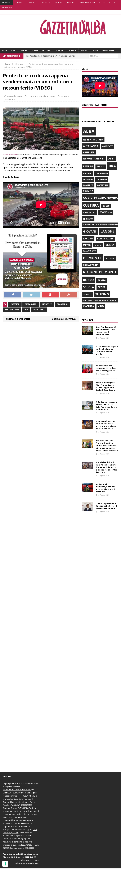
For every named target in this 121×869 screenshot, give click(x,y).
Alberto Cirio (93, 139)
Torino (87, 294)
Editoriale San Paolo (12, 814)
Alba (4, 50)
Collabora (19, 2)
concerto (88, 185)
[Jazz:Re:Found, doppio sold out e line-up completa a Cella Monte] (87, 352)
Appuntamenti (93, 158)
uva (26, 310)
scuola (88, 287)
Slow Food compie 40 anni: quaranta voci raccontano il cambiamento (106, 331)
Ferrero (88, 218)
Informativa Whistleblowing (27, 863)
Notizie (46, 50)
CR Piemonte (7, 8)
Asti (111, 158)
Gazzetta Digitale (107, 2)
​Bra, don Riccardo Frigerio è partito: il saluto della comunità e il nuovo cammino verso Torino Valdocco (107, 445)
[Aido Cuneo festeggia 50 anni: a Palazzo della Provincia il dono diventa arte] (87, 407)
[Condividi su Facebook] (12, 295)
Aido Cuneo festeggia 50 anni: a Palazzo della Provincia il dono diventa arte (106, 406)
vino (101, 306)
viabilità (88, 306)
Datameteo (89, 212)
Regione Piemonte (100, 271)
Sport (84, 50)
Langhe (23, 50)
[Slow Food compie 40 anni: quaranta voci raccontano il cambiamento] (87, 333)
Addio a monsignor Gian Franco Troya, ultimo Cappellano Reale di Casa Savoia (105, 386)
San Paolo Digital (23, 829)
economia (105, 212)
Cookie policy (25, 860)
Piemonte (92, 257)
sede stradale (12, 310)
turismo (102, 294)
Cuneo (106, 206)
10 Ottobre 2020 (14, 96)
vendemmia (39, 310)
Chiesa (94, 50)
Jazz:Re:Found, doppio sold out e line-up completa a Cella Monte (107, 350)
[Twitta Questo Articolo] (31, 295)
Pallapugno (89, 251)
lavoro (88, 238)
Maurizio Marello (105, 239)
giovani (89, 231)
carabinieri (101, 173)
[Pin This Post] (50, 295)
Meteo (87, 244)
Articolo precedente (18, 319)
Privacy (36, 860)
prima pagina (90, 264)
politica (110, 258)
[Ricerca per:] (103, 55)
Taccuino (71, 2)
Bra (13, 50)
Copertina (102, 185)
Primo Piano (43, 96)
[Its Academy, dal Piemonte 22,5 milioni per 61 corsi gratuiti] (87, 371)
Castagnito (30, 304)
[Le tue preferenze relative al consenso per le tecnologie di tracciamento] (5, 864)
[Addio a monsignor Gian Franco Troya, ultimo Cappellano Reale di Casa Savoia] (87, 388)
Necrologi (46, 2)
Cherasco (88, 179)
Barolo (100, 166)
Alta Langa (90, 146)
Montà (98, 245)
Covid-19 (88, 191)
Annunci (59, 2)
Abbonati (33, 2)
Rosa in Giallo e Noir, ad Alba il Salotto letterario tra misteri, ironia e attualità (106, 425)
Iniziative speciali (87, 2)
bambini (88, 166)
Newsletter (108, 50)
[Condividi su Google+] (68, 295)
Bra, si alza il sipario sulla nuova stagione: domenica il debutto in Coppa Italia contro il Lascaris (106, 467)
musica (110, 244)
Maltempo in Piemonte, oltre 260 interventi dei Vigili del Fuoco (105, 488)
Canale (87, 173)
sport (101, 287)
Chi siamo (6, 2)
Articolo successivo (64, 319)
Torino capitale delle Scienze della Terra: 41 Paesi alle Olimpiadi (107, 506)
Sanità (102, 280)
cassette (14, 304)
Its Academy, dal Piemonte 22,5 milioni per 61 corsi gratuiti (106, 368)
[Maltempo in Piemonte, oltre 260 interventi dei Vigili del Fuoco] (87, 490)
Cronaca (71, 50)
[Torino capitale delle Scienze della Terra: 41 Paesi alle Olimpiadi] (87, 509)
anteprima (88, 152)
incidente (47, 304)
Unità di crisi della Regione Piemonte (101, 300)
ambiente (107, 146)
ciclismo (102, 179)
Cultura (58, 50)
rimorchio (62, 304)
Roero (34, 50)
